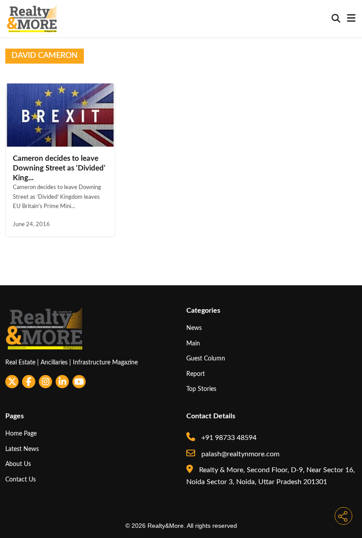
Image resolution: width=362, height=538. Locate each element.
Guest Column (205, 358)
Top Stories (201, 389)
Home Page (21, 433)
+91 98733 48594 (228, 437)
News (194, 328)
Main (193, 343)
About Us (18, 464)
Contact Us (20, 479)
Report (195, 374)
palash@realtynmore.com (239, 454)
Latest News (22, 449)
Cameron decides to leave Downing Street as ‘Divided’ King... (59, 168)
